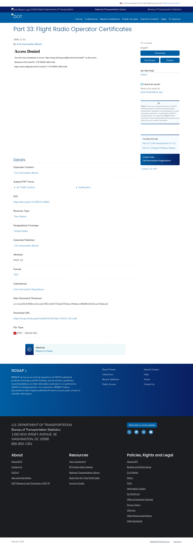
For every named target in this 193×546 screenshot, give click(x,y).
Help (163, 19)
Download (160, 53)
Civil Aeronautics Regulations (28, 289)
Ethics (130, 477)
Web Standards (134, 521)
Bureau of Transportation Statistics (165, 9)
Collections (91, 19)
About (147, 379)
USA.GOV (177, 541)
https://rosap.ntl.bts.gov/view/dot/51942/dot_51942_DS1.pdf (45, 318)
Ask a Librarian (76, 461)
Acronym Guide (76, 483)
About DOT (132, 461)
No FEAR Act (133, 494)
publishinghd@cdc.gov (151, 92)
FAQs (14, 472)
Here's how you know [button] (171, 3)
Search (176, 19)
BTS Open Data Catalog (81, 467)
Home (78, 19)
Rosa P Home (108, 369)
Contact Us (149, 384)
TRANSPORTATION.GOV (160, 541)
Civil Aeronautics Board (29, 44)
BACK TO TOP (150, 168)
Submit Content (149, 19)
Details (143, 74)
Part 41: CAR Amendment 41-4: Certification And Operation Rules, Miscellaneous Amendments (160, 143)
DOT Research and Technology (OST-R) (30, 483)
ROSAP (17, 370)
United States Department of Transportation (51, 9)
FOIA (129, 483)
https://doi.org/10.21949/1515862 (31, 202)
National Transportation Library (84, 472)
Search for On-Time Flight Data (84, 477)
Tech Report (20, 216)
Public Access (130, 19)
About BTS (16, 461)
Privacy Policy (134, 505)
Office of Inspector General (140, 499)
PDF (16, 274)
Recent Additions (110, 19)
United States (21, 231)
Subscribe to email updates (142, 425)
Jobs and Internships (21, 477)
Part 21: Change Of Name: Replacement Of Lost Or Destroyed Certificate (160, 147)
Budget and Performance (139, 467)
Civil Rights (132, 472)
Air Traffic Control (25, 187)
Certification (84, 187)
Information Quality (136, 488)
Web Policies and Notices (139, 515)
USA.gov (131, 510)
